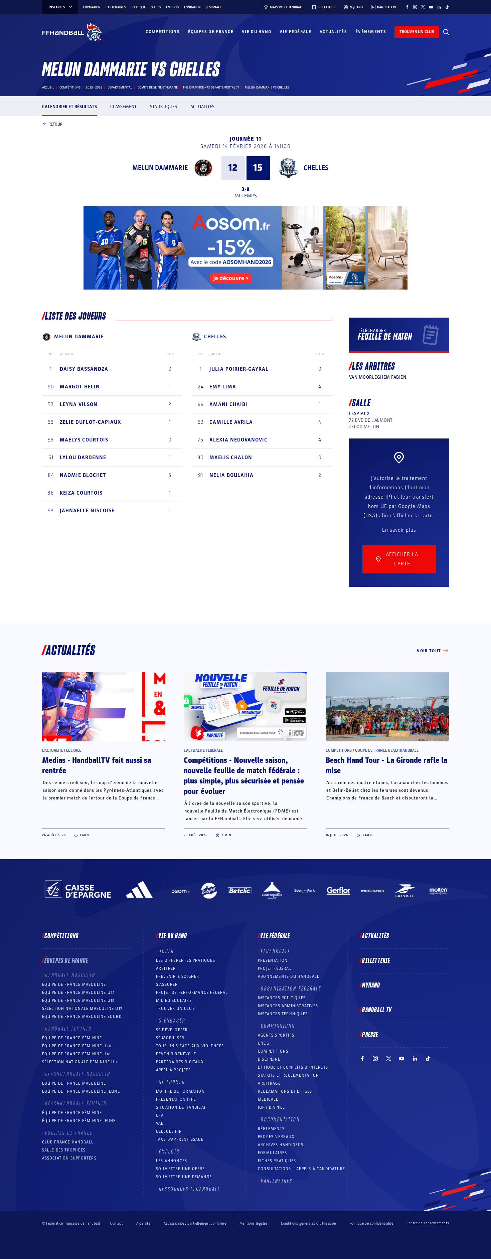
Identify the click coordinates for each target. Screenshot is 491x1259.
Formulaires (272, 1152)
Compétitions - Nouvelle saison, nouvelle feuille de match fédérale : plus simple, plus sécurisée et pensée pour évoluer (244, 776)
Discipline (269, 1059)
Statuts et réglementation (288, 1075)
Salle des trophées (64, 1150)
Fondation (192, 7)
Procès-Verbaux (276, 1136)
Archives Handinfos (281, 1144)
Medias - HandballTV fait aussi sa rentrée (96, 765)
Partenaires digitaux (180, 1062)
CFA (160, 1115)
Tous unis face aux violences (190, 1046)
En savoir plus (399, 530)
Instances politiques (282, 998)
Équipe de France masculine (74, 984)
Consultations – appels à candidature (301, 1168)
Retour (55, 124)
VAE (160, 1123)
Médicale (268, 1099)
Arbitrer (166, 968)
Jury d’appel (271, 1107)
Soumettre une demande (184, 1177)
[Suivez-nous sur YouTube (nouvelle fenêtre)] (431, 7)
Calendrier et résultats (69, 107)
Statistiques (163, 107)
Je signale (213, 7)
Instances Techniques (283, 1014)
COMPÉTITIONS (273, 1051)
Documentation (280, 1119)
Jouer (166, 951)
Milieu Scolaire (174, 1000)
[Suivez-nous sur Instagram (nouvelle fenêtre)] (415, 7)
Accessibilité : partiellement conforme (195, 1223)
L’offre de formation (180, 1091)
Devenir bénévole (176, 1054)
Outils (156, 7)
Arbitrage (269, 1083)
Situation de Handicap (181, 1107)
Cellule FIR (169, 1131)
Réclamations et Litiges (285, 1091)
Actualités (333, 31)
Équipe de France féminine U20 (77, 1046)
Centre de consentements (427, 1223)
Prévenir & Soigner (177, 976)
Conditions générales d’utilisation (308, 1223)
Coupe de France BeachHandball (387, 750)
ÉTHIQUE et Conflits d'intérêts (293, 1067)
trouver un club (416, 31)
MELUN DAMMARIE (160, 168)
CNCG (263, 1043)
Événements (370, 31)
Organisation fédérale (291, 989)
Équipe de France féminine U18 (76, 1054)
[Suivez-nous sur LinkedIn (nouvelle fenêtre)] (439, 7)
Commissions (278, 1026)
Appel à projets (173, 1070)
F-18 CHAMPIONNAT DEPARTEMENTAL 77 (211, 87)
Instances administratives (288, 1006)
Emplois (172, 7)
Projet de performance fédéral (192, 992)
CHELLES (316, 168)
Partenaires (116, 7)
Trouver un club (175, 1008)
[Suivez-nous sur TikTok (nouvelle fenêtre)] (447, 7)
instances (57, 7)
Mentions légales (253, 1223)
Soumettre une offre (180, 1168)
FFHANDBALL (276, 951)
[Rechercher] (446, 32)
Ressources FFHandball (189, 1189)
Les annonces (171, 1160)
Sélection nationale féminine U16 (80, 1062)
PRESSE (370, 1035)
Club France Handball (68, 1142)
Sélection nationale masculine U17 (82, 1008)
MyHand (371, 985)
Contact (116, 1223)
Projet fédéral (275, 968)
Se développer (172, 1030)
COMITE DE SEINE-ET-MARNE (158, 87)
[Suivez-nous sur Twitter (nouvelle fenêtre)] (423, 7)
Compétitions (163, 31)
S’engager (172, 1021)
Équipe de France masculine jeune (81, 1091)
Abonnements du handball (289, 976)
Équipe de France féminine (72, 1038)
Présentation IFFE (176, 1099)
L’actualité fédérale (61, 750)
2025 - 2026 (94, 87)
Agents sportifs (276, 1035)
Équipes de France (210, 31)
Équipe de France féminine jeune (79, 1120)
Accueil (48, 87)
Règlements (271, 1128)
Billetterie (376, 960)
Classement (123, 107)
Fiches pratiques (277, 1160)
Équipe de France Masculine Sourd (82, 1016)
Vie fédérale (295, 31)
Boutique (138, 7)
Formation (92, 7)
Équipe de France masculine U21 (78, 992)
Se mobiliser (170, 1038)
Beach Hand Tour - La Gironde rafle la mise (386, 765)
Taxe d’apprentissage (179, 1139)
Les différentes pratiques (185, 960)
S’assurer (167, 984)
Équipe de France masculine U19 (78, 1000)
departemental (120, 87)
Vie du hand (256, 31)
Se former (172, 1082)
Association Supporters (69, 1158)
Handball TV (377, 1010)
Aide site (143, 1223)
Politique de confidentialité (371, 1223)
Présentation (273, 960)
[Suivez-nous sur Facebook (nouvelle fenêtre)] (407, 7)
